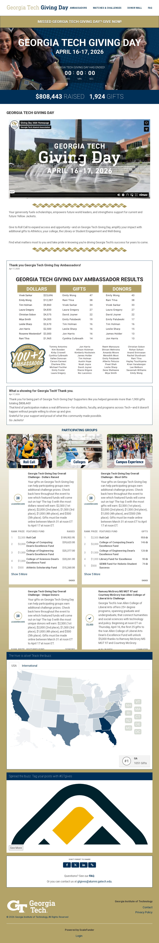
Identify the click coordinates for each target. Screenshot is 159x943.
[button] (92, 865)
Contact (147, 907)
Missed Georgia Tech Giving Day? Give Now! (80, 22)
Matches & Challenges (107, 8)
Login (79, 935)
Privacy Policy (143, 912)
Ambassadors (78, 8)
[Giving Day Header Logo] (38, 8)
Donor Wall (134, 8)
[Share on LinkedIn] (84, 865)
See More (16, 847)
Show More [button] (19, 574)
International (29, 665)
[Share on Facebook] (67, 865)
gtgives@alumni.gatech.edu (94, 881)
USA (14, 665)
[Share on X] (75, 865)
